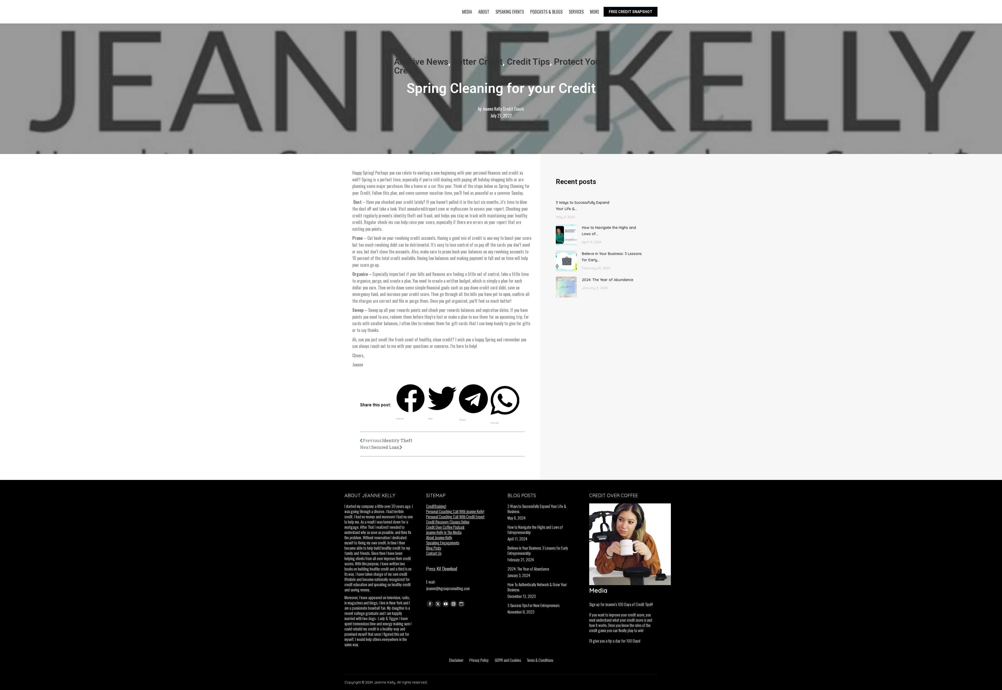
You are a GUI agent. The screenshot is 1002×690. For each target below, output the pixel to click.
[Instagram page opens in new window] (453, 603)
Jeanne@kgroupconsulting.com (448, 588)
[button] (410, 403)
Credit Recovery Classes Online (447, 522)
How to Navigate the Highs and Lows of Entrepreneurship (535, 529)
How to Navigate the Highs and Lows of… (609, 230)
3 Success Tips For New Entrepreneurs (533, 605)
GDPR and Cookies (508, 660)
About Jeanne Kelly (439, 537)
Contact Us (433, 553)
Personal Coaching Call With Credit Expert (455, 516)
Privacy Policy (479, 660)
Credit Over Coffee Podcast (445, 527)
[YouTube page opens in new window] (445, 603)
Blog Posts (433, 548)
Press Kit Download (441, 568)
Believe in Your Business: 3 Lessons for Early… (612, 256)
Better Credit (477, 61)
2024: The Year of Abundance (607, 279)
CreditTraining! (436, 506)
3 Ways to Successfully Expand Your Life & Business (537, 508)
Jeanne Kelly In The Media (444, 532)
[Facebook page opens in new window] (430, 603)
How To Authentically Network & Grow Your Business (537, 587)
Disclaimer (456, 660)
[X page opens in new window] (437, 603)
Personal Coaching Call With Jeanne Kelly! (455, 511)
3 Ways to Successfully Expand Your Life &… (582, 205)
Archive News (421, 61)
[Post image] (566, 234)
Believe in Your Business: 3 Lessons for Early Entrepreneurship (538, 550)
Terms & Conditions (540, 660)
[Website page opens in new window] (461, 603)
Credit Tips (528, 61)
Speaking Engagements (442, 542)
